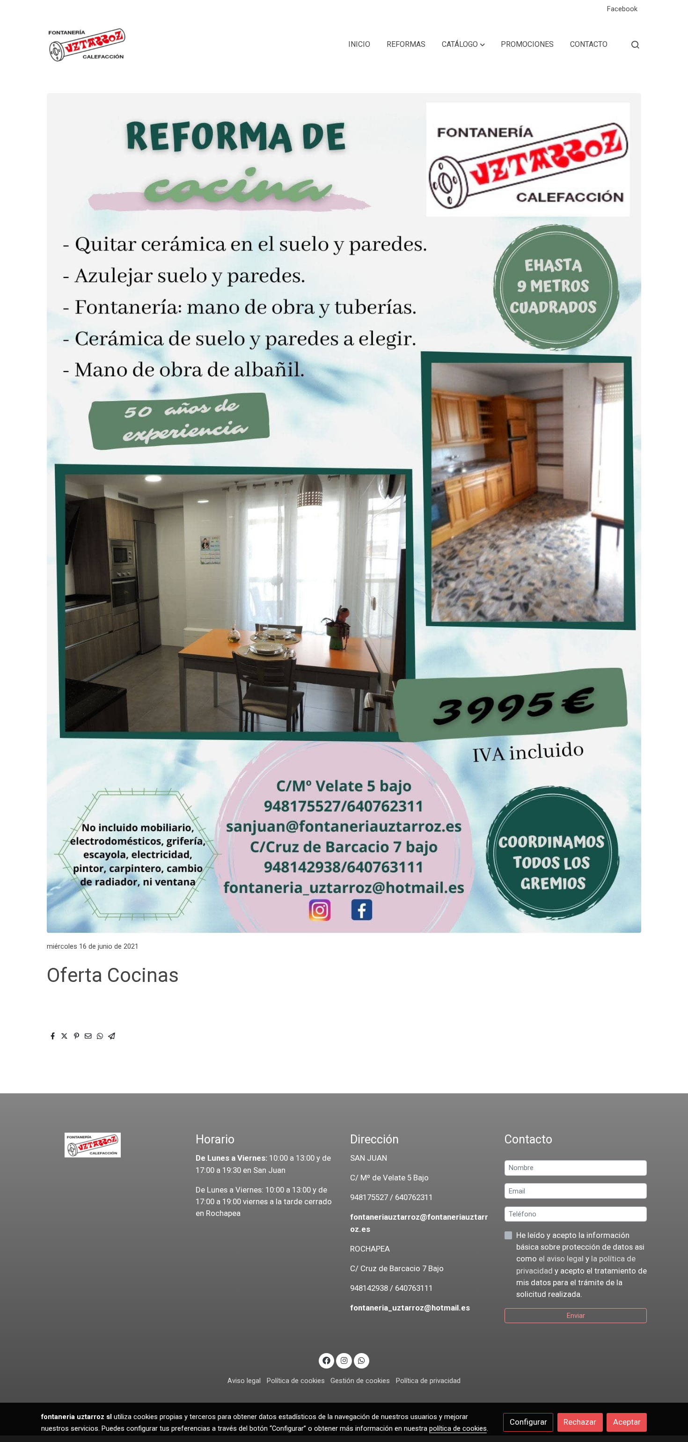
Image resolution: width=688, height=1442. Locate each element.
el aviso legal (562, 1258)
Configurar (528, 1422)
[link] (87, 44)
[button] (463, 44)
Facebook (622, 9)
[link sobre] (112, 1145)
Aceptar (627, 1422)
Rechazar (580, 1422)
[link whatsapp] (361, 1360)
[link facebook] (327, 1360)
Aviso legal (244, 1380)
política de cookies (458, 1428)
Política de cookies (296, 1380)
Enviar (576, 1315)
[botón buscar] (635, 44)
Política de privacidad (428, 1380)
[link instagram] (344, 1360)
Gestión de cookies (360, 1380)
